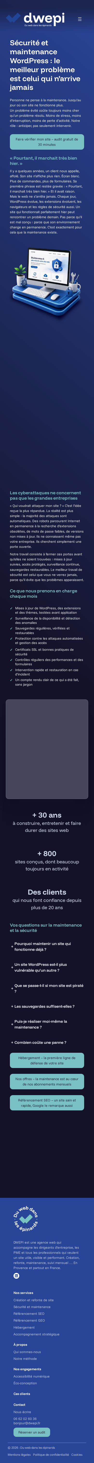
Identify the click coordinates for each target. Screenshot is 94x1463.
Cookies (76, 1454)
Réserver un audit (31, 1432)
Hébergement (24, 1327)
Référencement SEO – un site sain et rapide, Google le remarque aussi (47, 1103)
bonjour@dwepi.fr (26, 1423)
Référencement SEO (28, 1313)
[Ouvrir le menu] (80, 19)
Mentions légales (19, 1454)
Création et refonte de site (33, 1300)
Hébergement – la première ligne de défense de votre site (46, 1060)
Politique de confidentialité (51, 1454)
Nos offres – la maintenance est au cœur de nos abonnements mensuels (47, 1081)
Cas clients (21, 1394)
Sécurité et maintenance (32, 1307)
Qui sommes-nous (27, 1352)
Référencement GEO (29, 1320)
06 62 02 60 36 (25, 1419)
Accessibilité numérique (31, 1376)
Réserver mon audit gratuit (47, 1177)
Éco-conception (25, 1383)
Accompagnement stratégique (36, 1334)
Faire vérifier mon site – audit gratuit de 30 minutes (47, 142)
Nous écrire (22, 1412)
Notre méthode (25, 1358)
